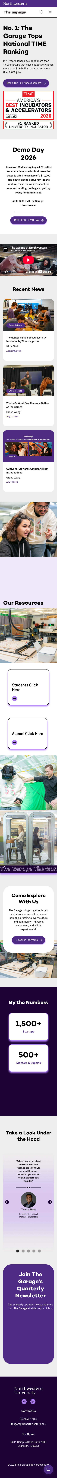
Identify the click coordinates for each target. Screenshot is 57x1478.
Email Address (30, 1317)
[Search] (42, 12)
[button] (50, 12)
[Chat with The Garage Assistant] (48, 1469)
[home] (15, 12)
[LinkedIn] (32, 1401)
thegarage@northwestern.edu (28, 1424)
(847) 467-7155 (28, 1419)
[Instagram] (24, 1401)
